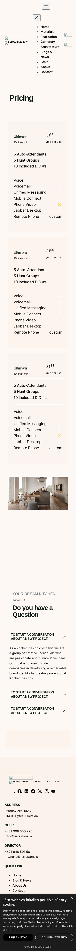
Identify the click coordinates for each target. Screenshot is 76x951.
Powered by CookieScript (38, 946)
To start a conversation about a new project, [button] (32, 637)
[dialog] (38, 922)
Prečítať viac (19, 930)
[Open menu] (46, 6)
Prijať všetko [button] (18, 937)
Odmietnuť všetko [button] (54, 937)
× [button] (71, 897)
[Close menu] (37, 17)
